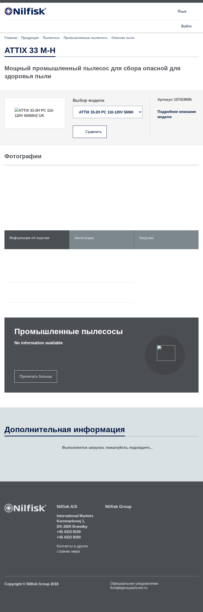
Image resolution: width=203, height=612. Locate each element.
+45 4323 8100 (69, 532)
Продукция (30, 38)
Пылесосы (51, 38)
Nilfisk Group (118, 506)
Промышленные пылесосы (85, 38)
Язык (182, 11)
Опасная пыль (123, 38)
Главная (10, 38)
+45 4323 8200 (69, 537)
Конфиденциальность (129, 587)
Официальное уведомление (134, 583)
